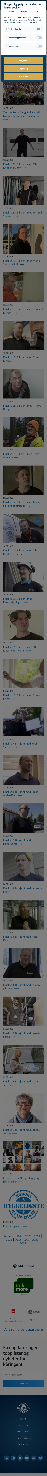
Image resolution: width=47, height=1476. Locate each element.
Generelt (10, 12)
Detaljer (23, 12)
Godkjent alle (24, 60)
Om (36, 12)
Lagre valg (23, 68)
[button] (23, 29)
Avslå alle (23, 76)
